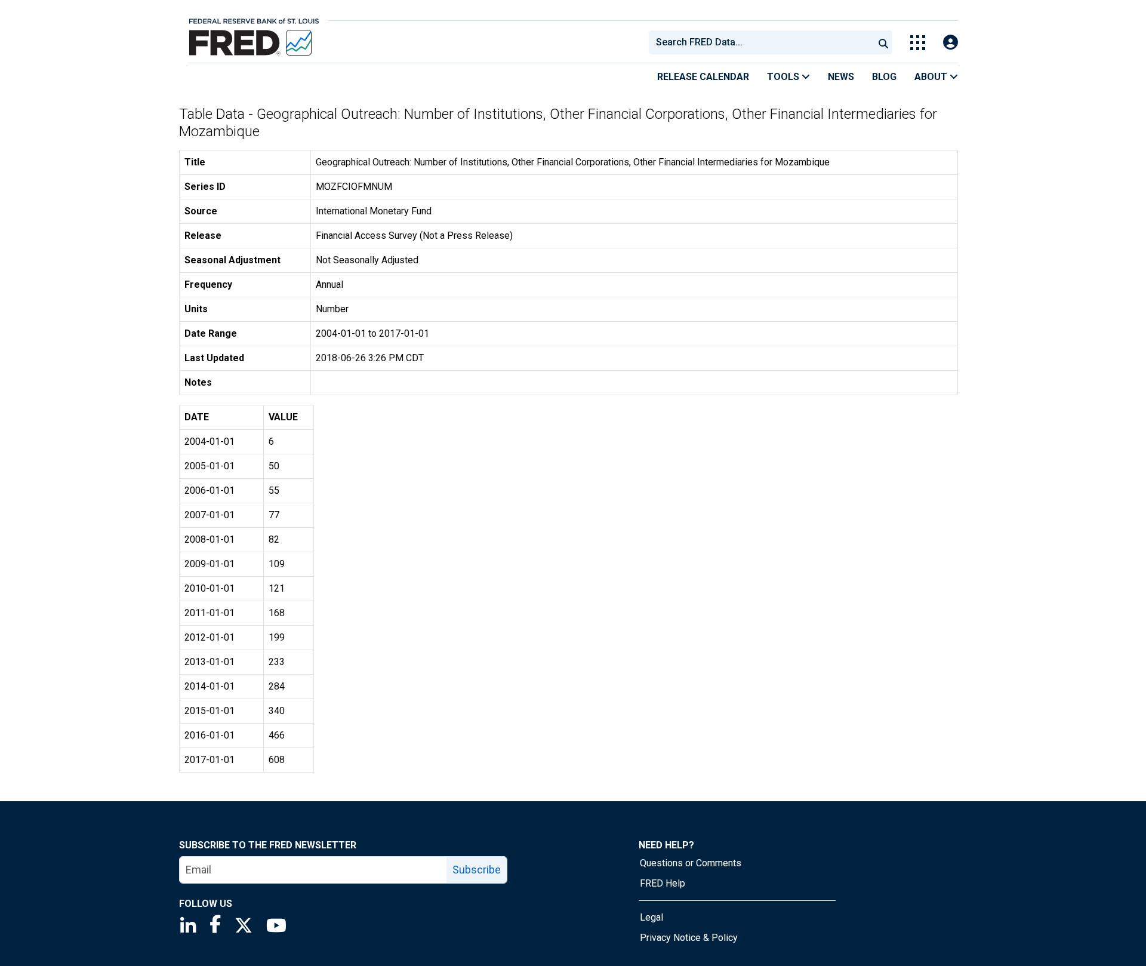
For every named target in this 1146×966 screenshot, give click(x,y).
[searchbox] (763, 42)
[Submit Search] (883, 42)
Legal (651, 917)
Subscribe (476, 869)
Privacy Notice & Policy (689, 937)
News (841, 76)
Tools (784, 76)
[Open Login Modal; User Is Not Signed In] (950, 42)
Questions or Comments (690, 863)
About (932, 76)
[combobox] (760, 42)
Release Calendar (703, 76)
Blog (884, 76)
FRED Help (662, 883)
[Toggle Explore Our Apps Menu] (917, 42)
